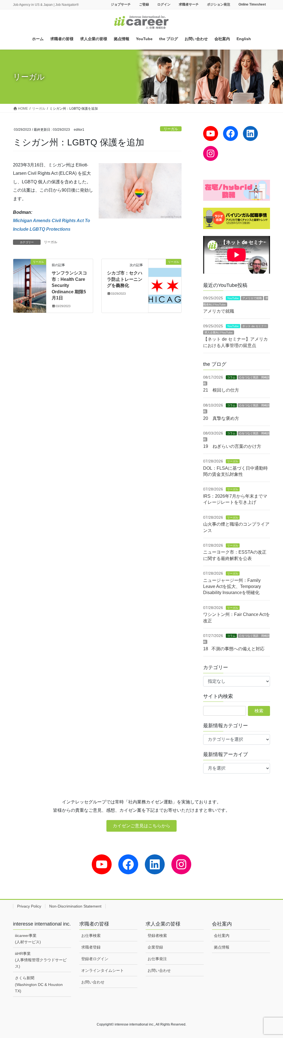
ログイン (164, 4)
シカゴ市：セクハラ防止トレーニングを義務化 (124, 279)
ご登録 (144, 4)
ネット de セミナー (254, 326)
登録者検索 (157, 935)
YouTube (233, 298)
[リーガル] (29, 279)
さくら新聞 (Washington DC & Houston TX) (39, 984)
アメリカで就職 (252, 298)
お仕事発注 (157, 959)
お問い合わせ (92, 982)
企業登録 (155, 947)
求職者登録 (91, 947)
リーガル (171, 129)
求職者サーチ (189, 4)
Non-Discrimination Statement (75, 906)
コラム (231, 377)
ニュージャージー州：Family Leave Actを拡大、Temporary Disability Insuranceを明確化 (232, 586)
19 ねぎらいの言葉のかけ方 (232, 446)
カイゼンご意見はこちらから (141, 825)
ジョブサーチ (121, 4)
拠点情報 (221, 947)
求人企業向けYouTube (219, 332)
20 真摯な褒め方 (221, 418)
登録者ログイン (94, 959)
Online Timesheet (252, 4)
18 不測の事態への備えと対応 (233, 648)
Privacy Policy (29, 906)
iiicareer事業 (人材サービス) (28, 938)
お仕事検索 (91, 935)
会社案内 (221, 935)
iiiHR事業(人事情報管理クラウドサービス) (41, 959)
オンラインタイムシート (102, 970)
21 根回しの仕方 (221, 390)
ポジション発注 (218, 4)
